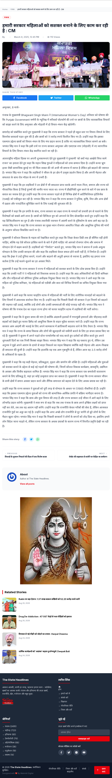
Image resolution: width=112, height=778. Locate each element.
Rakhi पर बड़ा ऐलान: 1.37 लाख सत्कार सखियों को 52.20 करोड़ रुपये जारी (49, 599)
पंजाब (12, 9)
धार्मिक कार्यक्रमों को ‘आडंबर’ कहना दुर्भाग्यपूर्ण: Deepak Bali (44, 651)
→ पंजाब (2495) (9, 726)
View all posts (27, 484)
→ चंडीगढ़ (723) (9, 730)
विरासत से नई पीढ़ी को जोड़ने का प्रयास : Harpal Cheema (43, 634)
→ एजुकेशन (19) (9, 750)
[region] (56, 540)
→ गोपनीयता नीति (65, 705)
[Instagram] (76, 752)
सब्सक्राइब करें (84, 738)
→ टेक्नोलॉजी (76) (10, 738)
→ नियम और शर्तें (65, 709)
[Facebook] (61, 752)
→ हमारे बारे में (64, 693)
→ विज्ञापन (62, 701)
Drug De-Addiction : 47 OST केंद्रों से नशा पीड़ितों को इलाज (45, 616)
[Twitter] (69, 752)
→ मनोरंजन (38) (9, 746)
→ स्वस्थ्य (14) (8, 754)
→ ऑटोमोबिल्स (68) (10, 742)
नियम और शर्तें (71, 768)
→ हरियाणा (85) (9, 734)
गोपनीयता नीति (54, 768)
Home (5, 9)
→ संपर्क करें (63, 697)
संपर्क (84, 768)
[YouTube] (84, 752)
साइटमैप (70, 771)
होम (59, 689)
